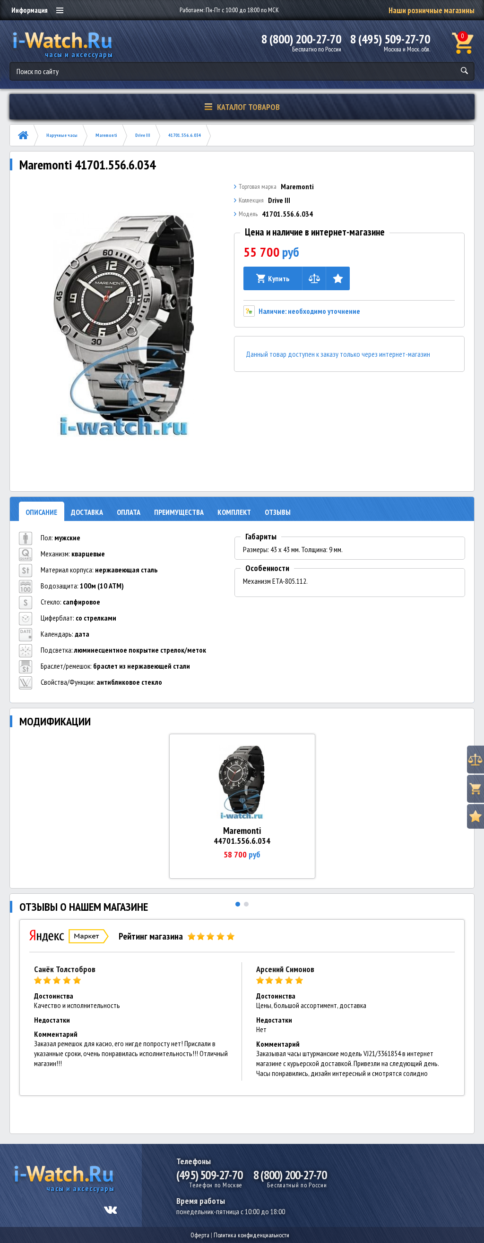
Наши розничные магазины (432, 10)
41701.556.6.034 (184, 135)
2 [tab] (246, 904)
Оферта (199, 1235)
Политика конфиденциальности (251, 1235)
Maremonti (106, 135)
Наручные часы (62, 135)
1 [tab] (237, 904)
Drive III (142, 135)
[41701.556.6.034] (124, 324)
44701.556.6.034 (242, 840)
